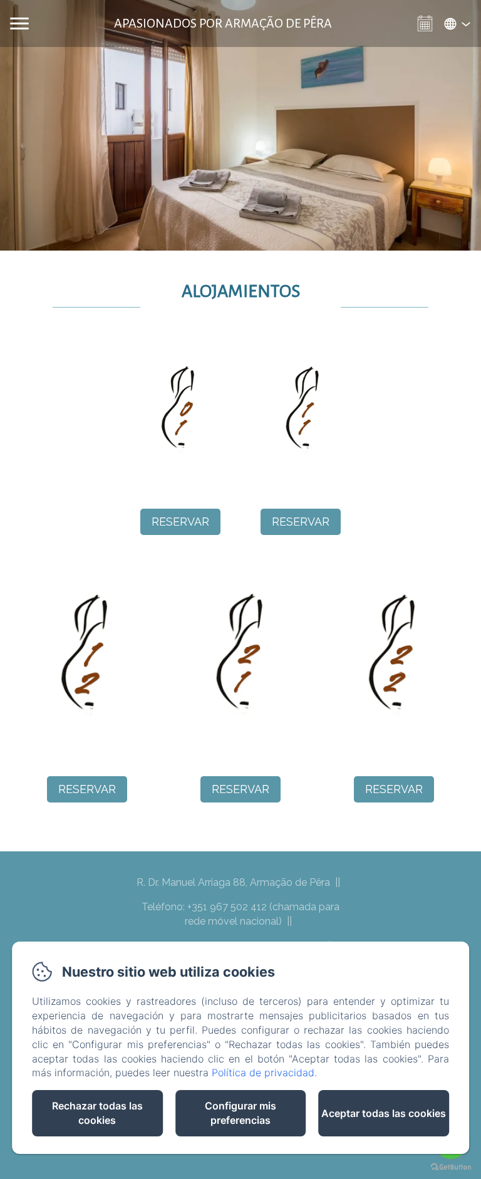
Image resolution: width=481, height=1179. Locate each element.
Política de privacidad (263, 1072)
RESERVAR (180, 521)
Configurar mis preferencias (240, 1112)
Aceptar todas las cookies (383, 1113)
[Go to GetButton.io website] (451, 1166)
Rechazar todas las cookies (97, 1112)
